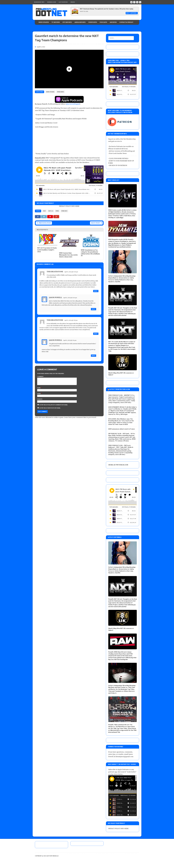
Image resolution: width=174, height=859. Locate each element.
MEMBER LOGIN (51, 2)
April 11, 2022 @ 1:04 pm (69, 340)
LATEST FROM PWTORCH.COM (119, 389)
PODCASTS (103, 22)
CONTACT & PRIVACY (126, 22)
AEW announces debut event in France (121, 429)
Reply (96, 291)
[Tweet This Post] (44, 216)
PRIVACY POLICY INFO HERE (69, 206)
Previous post (45, 223)
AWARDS (73, 2)
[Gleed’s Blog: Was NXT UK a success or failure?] (122, 369)
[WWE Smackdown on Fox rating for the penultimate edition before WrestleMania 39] (91, 246)
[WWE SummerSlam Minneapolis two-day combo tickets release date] (69, 249)
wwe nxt (64, 211)
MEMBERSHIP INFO (39, 2)
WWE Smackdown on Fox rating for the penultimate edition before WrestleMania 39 (90, 252)
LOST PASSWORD (63, 2)
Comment (40, 376)
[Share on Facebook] (38, 216)
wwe (57, 211)
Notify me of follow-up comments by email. (53, 404)
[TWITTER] (131, 2)
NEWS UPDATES (44, 22)
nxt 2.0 (50, 211)
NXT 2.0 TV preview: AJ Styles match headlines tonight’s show (47, 250)
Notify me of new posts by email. (50, 408)
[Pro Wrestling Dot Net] (51, 12)
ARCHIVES (113, 22)
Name (39, 387)
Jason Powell (55, 297)
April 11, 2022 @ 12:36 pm (71, 271)
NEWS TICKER (50, 92)
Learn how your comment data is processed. (80, 417)
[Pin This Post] (50, 216)
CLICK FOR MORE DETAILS (118, 158)
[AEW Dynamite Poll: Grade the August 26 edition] (75, 14)
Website (39, 399)
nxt (44, 211)
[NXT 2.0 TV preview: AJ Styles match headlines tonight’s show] (47, 244)
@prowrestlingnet (73, 104)
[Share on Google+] (56, 216)
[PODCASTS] (140, 2)
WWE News (60, 92)
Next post (95, 223)
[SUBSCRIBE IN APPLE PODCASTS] (69, 102)
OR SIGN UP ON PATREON (118, 165)
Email (39, 393)
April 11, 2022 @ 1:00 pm (70, 320)
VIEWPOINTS (92, 22)
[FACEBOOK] (134, 2)
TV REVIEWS (56, 22)
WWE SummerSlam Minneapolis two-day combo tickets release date (68, 255)
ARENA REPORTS (80, 22)
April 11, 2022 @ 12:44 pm (70, 297)
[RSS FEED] (137, 2)
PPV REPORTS (67, 22)
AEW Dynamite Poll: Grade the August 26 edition (95, 9)
